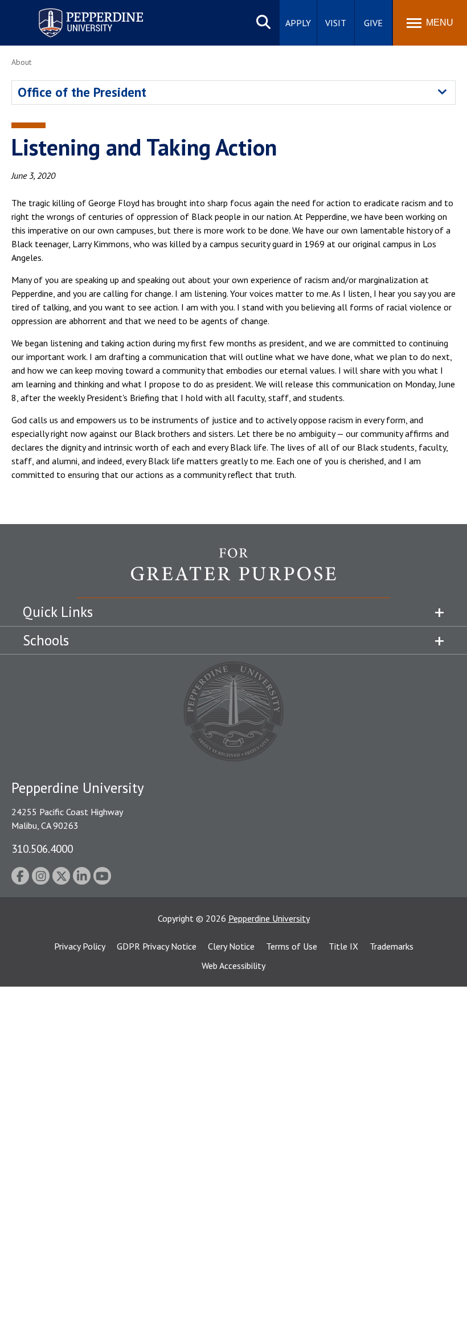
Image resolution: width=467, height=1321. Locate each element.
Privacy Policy (79, 946)
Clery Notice (231, 946)
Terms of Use (291, 946)
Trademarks (391, 946)
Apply (298, 22)
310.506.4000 (42, 848)
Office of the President (82, 92)
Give (373, 22)
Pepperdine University (77, 10)
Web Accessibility (233, 965)
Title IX (343, 946)
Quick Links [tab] (58, 612)
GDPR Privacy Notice (156, 946)
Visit (335, 22)
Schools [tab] (46, 640)
